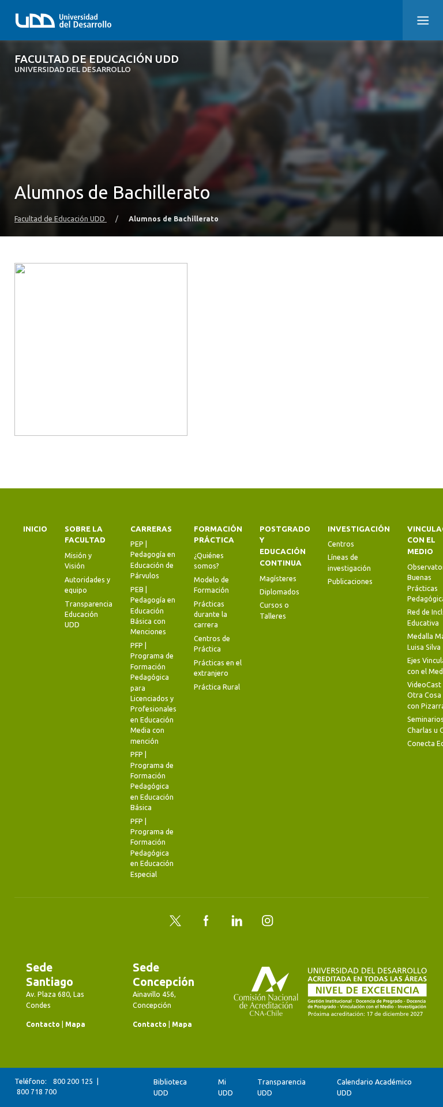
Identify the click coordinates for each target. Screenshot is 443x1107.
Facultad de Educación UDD (96, 63)
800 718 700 (37, 1091)
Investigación (359, 529)
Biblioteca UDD (170, 1087)
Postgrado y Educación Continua (285, 546)
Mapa (75, 1024)
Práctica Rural (217, 687)
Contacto (43, 1024)
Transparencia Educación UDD (88, 614)
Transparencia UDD (281, 1087)
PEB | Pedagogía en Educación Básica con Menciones (152, 611)
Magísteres (278, 578)
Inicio (35, 529)
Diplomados (279, 592)
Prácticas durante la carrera (210, 614)
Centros (341, 544)
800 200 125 (73, 1081)
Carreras (151, 529)
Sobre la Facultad (85, 535)
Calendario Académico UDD (374, 1087)
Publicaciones (350, 581)
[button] (423, 20)
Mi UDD (225, 1087)
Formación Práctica (218, 535)
